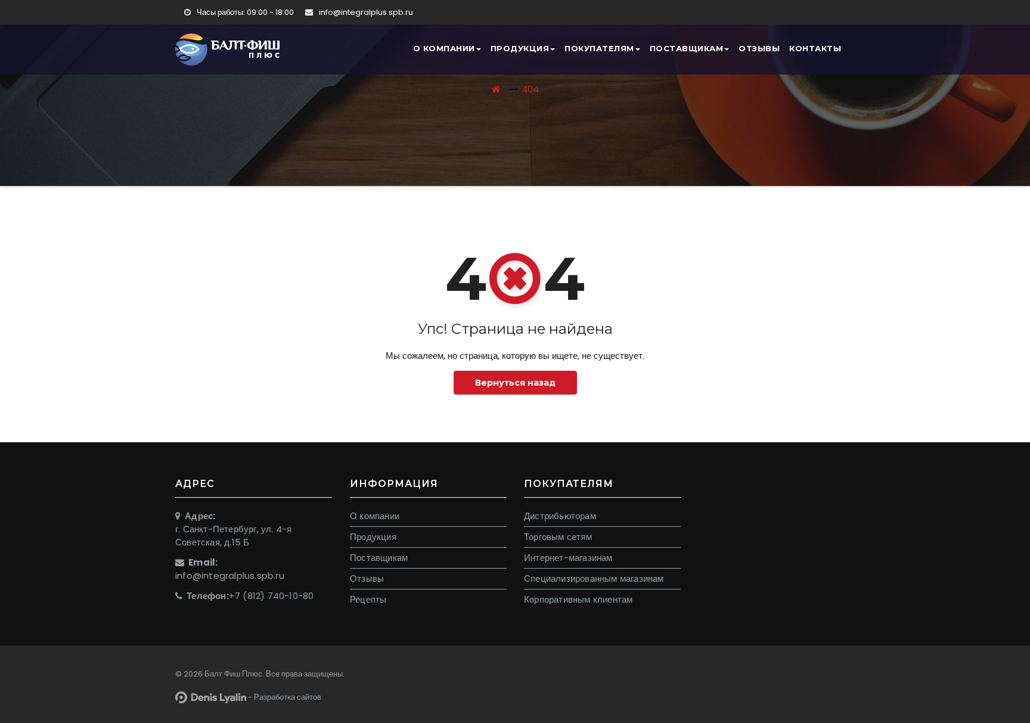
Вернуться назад (515, 382)
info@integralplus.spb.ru (365, 12)
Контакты (815, 48)
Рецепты (368, 599)
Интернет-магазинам (568, 557)
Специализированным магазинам (594, 578)
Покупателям (599, 48)
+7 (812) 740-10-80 (271, 595)
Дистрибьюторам (560, 516)
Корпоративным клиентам (578, 599)
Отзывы (759, 48)
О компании (444, 48)
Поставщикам (687, 48)
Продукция (520, 48)
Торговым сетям (558, 536)
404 (530, 89)
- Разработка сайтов (283, 697)
